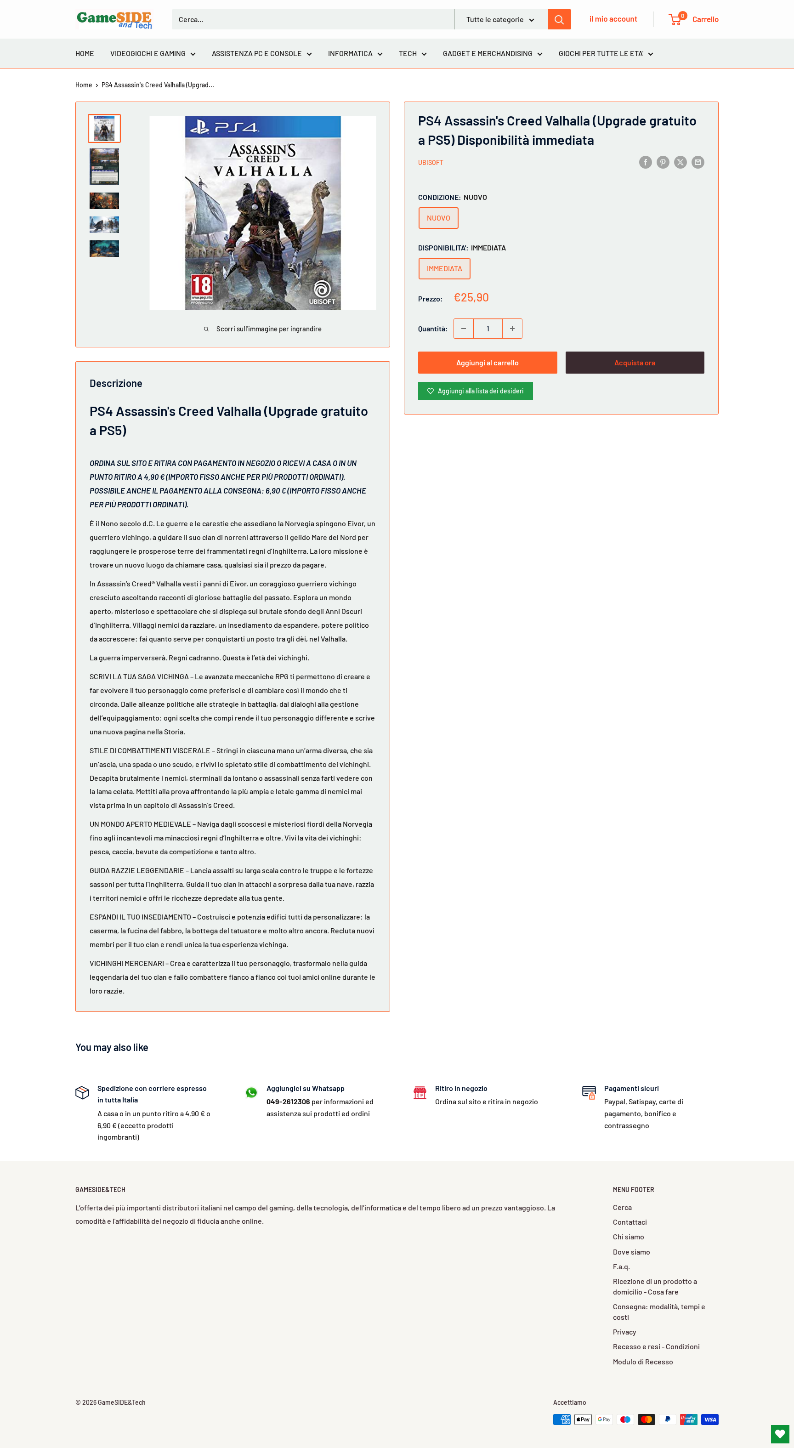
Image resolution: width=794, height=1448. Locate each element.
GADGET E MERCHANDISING (488, 53)
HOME (84, 53)
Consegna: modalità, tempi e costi (659, 1311)
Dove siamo (631, 1251)
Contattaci (630, 1221)
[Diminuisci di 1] (463, 328)
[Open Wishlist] (780, 1434)
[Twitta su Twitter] (680, 161)
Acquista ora (634, 362)
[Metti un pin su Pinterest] (663, 161)
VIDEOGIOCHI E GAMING (148, 53)
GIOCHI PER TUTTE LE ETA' (601, 53)
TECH (408, 53)
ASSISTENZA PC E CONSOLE (257, 53)
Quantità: (433, 328)
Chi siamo (628, 1236)
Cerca (622, 1207)
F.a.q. (621, 1266)
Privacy (624, 1331)
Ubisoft (430, 162)
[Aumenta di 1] (512, 328)
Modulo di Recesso (643, 1361)
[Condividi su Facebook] (645, 161)
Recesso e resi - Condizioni (656, 1346)
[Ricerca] (559, 19)
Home (83, 85)
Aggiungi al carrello (487, 362)
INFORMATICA (350, 53)
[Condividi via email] (698, 161)
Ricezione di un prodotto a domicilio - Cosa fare (655, 1286)
